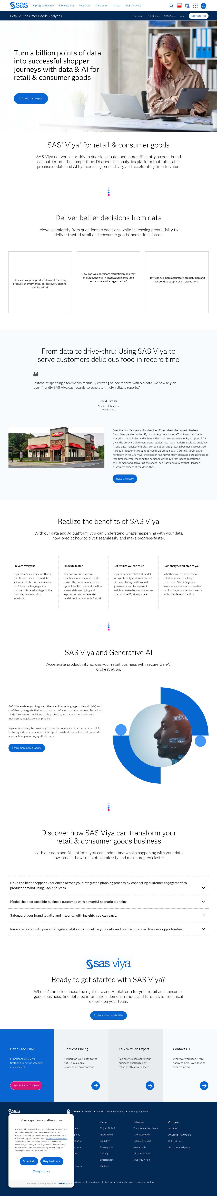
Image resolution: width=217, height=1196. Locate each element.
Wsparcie (84, 5)
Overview (138, 16)
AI (181, 16)
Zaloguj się (203, 6)
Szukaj (171, 6)
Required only (51, 1161)
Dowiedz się (66, 5)
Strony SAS (195, 6)
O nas (116, 5)
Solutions (153, 16)
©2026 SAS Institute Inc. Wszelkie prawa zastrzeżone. (130, 1182)
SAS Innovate (133, 5)
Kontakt (187, 6)
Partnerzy (101, 5)
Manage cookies (41, 1171)
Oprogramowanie (43, 5)
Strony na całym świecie (179, 5)
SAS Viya (169, 16)
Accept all (29, 1161)
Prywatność (94, 1182)
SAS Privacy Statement (56, 1138)
